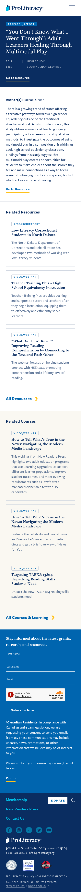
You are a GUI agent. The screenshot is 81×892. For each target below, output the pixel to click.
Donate (58, 800)
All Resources (19, 398)
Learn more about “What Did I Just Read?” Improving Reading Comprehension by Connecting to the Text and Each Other (40, 357)
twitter (39, 830)
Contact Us (15, 818)
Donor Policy (37, 886)
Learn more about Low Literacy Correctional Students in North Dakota (40, 242)
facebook (9, 830)
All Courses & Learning (27, 617)
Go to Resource (17, 77)
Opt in (11, 778)
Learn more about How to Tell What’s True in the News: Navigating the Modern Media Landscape (40, 463)
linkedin (29, 830)
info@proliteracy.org (41, 852)
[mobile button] (72, 7)
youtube (49, 830)
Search (73, 800)
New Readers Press (22, 809)
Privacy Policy (15, 886)
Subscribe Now (22, 710)
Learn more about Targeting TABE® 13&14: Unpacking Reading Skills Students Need (40, 583)
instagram (19, 830)
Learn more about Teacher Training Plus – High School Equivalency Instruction (40, 297)
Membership (16, 799)
